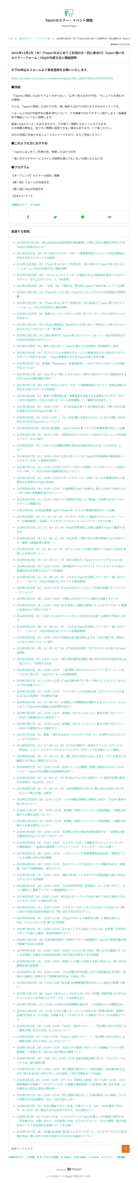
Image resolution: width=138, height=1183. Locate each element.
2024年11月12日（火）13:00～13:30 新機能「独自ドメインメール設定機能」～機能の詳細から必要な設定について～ (71, 812)
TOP (10, 38)
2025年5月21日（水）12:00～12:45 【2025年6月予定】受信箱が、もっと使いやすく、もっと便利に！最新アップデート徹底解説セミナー (71, 888)
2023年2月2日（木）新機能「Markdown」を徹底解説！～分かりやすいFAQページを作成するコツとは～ (71, 365)
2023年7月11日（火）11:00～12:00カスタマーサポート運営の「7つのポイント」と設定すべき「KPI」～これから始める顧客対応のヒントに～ (71, 469)
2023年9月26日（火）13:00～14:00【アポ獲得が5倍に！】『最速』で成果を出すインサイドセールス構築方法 (70, 501)
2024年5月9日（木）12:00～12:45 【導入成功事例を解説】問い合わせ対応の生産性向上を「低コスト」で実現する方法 (72, 661)
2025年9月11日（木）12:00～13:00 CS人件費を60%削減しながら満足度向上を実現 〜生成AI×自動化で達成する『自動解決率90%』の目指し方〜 (71, 974)
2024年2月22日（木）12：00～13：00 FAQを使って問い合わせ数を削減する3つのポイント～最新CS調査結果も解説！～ (71, 540)
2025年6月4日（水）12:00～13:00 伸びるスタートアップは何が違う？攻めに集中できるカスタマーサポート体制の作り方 (71, 898)
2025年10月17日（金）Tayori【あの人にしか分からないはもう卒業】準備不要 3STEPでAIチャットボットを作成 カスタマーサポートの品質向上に (71, 995)
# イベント (107, 1157)
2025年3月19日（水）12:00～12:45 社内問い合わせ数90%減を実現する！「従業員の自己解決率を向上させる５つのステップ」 (70, 834)
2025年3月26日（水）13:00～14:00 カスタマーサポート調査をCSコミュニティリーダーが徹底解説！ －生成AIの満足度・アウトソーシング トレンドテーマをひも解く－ (71, 844)
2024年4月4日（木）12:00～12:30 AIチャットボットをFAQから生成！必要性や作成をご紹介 (71, 618)
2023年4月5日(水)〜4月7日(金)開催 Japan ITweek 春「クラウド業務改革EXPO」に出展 (71, 428)
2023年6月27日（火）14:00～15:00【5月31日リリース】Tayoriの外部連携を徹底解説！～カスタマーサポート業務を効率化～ (71, 458)
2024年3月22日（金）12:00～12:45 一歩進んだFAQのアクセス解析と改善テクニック (68, 598)
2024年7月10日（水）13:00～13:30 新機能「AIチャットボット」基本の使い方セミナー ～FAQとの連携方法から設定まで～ (72, 715)
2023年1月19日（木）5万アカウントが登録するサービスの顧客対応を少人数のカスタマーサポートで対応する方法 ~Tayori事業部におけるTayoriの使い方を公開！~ (71, 355)
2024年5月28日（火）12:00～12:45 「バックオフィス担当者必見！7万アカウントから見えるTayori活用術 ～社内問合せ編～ (70, 693)
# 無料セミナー (19, 204)
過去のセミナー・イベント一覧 (34, 38)
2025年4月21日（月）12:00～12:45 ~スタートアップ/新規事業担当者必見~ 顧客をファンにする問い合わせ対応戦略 (71, 855)
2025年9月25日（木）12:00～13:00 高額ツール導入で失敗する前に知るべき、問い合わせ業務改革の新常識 (72, 963)
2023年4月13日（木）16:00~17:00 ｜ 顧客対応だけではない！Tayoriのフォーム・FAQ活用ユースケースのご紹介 (71, 437)
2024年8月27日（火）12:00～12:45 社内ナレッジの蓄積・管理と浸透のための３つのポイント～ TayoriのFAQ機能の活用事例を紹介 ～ (70, 769)
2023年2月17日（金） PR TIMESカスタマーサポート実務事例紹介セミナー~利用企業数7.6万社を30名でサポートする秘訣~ (71, 387)
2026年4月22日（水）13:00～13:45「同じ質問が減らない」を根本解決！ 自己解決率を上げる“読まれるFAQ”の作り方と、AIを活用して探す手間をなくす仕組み (71, 1071)
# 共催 (31, 1157)
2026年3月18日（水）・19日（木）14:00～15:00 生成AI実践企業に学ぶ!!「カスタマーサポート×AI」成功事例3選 (71, 1060)
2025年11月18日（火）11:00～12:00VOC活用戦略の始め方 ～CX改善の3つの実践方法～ (71, 1004)
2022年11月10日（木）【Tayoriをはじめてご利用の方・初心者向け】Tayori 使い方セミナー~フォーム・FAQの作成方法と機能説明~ (71, 305)
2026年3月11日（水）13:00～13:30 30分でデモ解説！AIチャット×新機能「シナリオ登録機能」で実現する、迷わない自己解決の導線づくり (70, 1049)
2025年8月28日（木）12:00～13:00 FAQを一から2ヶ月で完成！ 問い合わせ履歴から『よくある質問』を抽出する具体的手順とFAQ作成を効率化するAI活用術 (71, 952)
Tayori (69, 1176)
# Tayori (35, 204)
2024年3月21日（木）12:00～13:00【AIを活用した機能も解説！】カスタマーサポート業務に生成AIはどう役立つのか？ (72, 607)
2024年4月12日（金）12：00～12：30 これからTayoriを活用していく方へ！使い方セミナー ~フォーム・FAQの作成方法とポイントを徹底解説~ (71, 628)
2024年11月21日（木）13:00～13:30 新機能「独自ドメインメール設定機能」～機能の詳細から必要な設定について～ (71, 823)
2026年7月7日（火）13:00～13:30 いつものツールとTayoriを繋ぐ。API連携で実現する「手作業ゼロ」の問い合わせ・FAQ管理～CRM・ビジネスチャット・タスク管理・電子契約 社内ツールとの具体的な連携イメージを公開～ (72, 1121)
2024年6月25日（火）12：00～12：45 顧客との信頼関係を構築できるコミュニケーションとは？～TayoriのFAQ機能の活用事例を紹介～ (71, 704)
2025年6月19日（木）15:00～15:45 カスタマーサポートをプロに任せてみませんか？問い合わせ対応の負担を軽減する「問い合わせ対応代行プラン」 (70, 909)
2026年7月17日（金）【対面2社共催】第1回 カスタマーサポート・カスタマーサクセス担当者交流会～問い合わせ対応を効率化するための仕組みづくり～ (72, 1134)
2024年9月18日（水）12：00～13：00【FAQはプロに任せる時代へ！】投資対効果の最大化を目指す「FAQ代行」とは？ (71, 780)
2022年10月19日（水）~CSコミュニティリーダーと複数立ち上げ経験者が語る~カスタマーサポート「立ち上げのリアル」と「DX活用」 (72, 277)
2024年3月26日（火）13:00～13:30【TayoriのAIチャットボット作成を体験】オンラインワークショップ (71, 590)
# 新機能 (120, 1157)
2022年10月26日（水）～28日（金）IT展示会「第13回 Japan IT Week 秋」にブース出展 (70, 286)
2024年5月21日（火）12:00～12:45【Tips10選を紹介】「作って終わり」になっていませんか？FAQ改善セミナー (71, 682)
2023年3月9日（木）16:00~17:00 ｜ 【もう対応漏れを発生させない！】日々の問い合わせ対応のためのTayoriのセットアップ (71, 419)
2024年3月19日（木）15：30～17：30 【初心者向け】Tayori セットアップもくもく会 (69, 560)
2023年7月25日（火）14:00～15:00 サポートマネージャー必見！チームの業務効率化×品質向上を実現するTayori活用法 (71, 480)
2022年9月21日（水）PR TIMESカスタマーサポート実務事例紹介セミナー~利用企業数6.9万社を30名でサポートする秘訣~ (71, 255)
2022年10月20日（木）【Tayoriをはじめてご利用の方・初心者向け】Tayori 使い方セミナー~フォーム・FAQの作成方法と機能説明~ (71, 266)
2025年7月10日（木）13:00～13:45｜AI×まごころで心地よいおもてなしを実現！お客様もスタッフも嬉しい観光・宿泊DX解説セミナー (71, 931)
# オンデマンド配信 (47, 1157)
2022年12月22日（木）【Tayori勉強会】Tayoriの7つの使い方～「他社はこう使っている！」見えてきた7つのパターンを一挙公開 (72, 326)
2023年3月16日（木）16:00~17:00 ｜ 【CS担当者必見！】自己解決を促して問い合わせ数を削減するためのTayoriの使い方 (71, 409)
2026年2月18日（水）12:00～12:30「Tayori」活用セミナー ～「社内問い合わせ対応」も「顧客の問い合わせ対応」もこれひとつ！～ (72, 1028)
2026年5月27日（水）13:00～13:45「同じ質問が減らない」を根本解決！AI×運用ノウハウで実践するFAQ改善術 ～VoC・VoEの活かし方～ (72, 1097)
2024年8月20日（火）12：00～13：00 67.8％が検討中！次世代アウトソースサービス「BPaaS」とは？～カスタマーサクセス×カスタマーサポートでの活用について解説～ (70, 747)
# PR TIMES (80, 1157)
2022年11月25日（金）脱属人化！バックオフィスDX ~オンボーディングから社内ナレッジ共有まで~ (71, 316)
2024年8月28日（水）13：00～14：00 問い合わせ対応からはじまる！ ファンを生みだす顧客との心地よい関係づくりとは (71, 758)
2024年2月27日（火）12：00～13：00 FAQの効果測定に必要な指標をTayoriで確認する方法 (71, 529)
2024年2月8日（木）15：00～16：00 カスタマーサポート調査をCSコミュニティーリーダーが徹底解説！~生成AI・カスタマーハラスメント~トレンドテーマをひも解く (71, 518)
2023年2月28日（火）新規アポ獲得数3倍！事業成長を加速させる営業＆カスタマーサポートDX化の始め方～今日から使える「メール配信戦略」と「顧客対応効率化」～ (71, 398)
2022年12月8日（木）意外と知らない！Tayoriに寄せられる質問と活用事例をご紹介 (68, 346)
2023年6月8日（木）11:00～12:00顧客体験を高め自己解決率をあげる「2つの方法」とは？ (69, 447)
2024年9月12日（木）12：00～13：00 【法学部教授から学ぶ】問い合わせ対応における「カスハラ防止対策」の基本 (70, 790)
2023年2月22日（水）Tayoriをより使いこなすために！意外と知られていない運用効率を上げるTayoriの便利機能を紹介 (72, 376)
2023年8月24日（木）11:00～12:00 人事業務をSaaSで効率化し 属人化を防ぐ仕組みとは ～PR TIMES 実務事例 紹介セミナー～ (71, 490)
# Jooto (94, 1157)
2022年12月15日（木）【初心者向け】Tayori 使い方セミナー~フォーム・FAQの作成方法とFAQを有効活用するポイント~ (71, 337)
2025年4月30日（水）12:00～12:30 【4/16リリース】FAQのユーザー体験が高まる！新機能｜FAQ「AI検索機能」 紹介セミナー (71, 866)
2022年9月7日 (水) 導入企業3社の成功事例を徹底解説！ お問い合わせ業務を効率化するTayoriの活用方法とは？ (71, 244)
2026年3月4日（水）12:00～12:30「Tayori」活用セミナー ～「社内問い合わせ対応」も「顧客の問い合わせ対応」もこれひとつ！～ (71, 1039)
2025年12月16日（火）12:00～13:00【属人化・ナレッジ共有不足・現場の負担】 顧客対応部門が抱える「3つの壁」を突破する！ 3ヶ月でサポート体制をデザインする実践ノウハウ (71, 1015)
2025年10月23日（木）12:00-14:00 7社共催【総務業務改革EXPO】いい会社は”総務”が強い (71, 985)
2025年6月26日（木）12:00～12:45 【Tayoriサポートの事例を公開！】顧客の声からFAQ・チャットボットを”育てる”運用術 (68, 920)
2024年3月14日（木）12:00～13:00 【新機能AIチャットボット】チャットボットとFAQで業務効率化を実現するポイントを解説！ (71, 568)
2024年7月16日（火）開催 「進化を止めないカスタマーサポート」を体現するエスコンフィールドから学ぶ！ (71, 736)
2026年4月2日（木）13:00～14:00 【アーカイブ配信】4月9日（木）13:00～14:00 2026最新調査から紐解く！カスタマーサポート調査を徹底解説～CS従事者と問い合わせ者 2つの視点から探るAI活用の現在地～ (72, 1084)
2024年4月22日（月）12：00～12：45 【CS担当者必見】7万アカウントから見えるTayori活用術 (71, 650)
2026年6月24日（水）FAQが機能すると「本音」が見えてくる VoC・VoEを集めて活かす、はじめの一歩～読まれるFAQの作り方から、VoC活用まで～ (69, 1108)
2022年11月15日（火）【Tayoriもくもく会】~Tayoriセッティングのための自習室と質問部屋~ (71, 294)
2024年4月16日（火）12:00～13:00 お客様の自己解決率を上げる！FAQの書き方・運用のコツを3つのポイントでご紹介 (70, 639)
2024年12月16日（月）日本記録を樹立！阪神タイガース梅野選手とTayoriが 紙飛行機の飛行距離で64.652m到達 (71, 942)
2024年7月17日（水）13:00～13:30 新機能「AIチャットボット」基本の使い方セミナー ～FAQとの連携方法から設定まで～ (72, 726)
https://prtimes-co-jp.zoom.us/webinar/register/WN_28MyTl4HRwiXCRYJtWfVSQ (62, 78)
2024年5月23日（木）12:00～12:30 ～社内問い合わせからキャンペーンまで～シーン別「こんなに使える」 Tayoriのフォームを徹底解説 (70, 672)
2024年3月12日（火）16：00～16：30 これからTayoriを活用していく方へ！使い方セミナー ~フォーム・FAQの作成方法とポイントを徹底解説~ (71, 579)
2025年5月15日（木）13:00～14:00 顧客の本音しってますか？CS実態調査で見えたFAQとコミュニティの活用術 (72, 877)
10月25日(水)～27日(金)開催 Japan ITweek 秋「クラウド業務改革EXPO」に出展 (65, 510)
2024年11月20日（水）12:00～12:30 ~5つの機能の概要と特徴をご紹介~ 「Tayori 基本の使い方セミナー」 (71, 801)
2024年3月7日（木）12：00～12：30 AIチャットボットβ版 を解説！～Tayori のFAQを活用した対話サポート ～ (71, 551)
